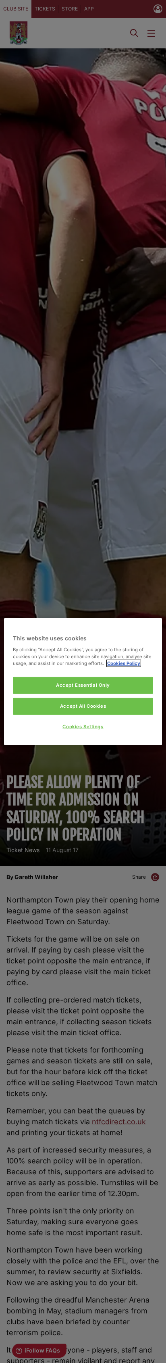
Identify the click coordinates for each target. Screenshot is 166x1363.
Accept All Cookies (83, 706)
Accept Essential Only (83, 685)
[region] (83, 681)
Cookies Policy (123, 663)
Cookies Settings (82, 726)
